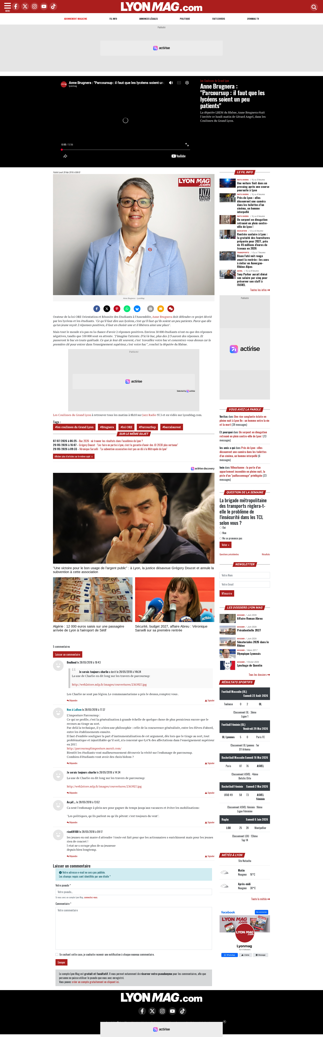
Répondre (73, 700)
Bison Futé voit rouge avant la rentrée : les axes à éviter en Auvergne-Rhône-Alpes (253, 261)
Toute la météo (259, 899)
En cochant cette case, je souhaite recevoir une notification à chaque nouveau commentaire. (107, 954)
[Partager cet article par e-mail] (160, 308)
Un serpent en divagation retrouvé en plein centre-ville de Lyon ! (252, 223)
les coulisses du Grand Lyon (75, 427)
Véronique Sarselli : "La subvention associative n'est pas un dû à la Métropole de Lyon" (123, 449)
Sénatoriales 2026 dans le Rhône (253, 644)
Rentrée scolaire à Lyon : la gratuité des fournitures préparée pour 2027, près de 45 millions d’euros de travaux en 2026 (253, 241)
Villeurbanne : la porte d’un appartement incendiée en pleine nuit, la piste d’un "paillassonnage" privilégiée (242, 471)
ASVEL (240, 271)
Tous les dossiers (258, 675)
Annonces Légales (148, 18)
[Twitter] (24, 7)
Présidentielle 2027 (249, 630)
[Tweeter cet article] (106, 308)
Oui (224, 527)
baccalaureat (172, 427)
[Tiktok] (52, 7)
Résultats (266, 554)
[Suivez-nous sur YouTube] (171, 1013)
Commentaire (63, 904)
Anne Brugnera (162, 317)
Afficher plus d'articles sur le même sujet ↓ (74, 456)
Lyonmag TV (253, 18)
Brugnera (108, 427)
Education (242, 231)
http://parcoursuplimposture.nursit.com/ (94, 748)
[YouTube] (43, 7)
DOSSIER (241, 615)
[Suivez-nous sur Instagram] (161, 1013)
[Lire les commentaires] (170, 308)
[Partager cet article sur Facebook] (96, 308)
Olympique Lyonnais (249, 653)
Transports (243, 253)
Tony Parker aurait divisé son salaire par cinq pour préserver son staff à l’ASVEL (252, 279)
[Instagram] (33, 7)
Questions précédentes (229, 554)
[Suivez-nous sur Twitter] (151, 1013)
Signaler (210, 700)
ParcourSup (148, 427)
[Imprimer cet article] (150, 308)
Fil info (113, 18)
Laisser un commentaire (67, 654)
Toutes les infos (258, 290)
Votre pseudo (63, 885)
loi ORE (127, 427)
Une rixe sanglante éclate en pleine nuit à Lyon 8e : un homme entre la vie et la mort (244, 420)
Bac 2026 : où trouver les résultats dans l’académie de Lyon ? (111, 441)
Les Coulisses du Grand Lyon (214, 81)
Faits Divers (218, 18)
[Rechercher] (313, 7)
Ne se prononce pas (232, 538)
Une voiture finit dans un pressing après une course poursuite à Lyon (253, 186)
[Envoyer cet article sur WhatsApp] (127, 308)
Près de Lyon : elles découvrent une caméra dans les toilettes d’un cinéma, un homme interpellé (251, 204)
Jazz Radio (149, 415)
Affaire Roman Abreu (249, 618)
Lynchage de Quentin (249, 665)
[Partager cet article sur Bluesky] (137, 308)
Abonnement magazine (75, 18)
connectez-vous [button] (90, 897)
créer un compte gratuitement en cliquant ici (95, 982)
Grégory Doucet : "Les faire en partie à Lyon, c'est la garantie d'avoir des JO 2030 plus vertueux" (128, 445)
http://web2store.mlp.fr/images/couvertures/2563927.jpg (109, 684)
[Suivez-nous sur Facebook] (245, 934)
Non (224, 533)
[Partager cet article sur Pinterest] (117, 308)
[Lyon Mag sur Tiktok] (181, 1013)
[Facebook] (15, 7)
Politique (185, 18)
